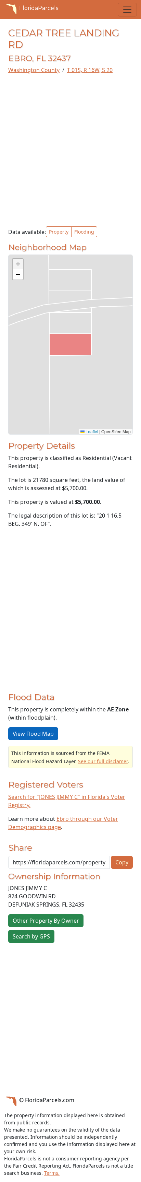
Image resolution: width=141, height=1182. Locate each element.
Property (58, 231)
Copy (121, 862)
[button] (18, 264)
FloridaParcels (38, 8)
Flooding (84, 231)
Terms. (52, 1173)
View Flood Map (33, 733)
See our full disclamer (103, 761)
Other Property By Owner (46, 920)
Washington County (34, 70)
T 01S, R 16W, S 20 (90, 70)
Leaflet (91, 431)
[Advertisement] (70, 150)
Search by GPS (31, 936)
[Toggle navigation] (127, 9)
